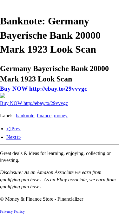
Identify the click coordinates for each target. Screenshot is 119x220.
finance (44, 115)
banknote (25, 115)
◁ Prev (13, 128)
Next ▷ (13, 137)
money (61, 115)
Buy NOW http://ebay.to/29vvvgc (43, 88)
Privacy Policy (12, 211)
